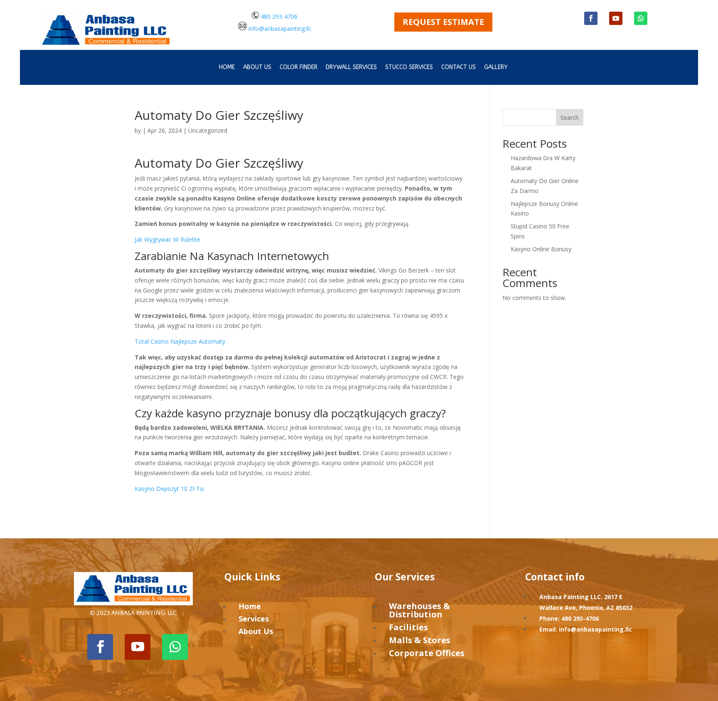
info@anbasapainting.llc (280, 28)
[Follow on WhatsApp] (640, 18)
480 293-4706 (278, 16)
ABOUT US (257, 67)
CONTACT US (458, 67)
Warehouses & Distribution (419, 610)
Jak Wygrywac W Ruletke (167, 239)
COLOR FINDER (298, 67)
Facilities (408, 627)
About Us (256, 631)
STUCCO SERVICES (409, 67)
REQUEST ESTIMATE (443, 21)
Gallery (496, 67)
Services (254, 619)
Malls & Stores (419, 640)
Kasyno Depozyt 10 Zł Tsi (169, 489)
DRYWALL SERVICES (351, 67)
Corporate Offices (427, 653)
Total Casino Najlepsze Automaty (180, 341)
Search (570, 117)
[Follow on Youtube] (615, 18)
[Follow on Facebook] (591, 18)
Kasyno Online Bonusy (541, 249)
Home (227, 67)
